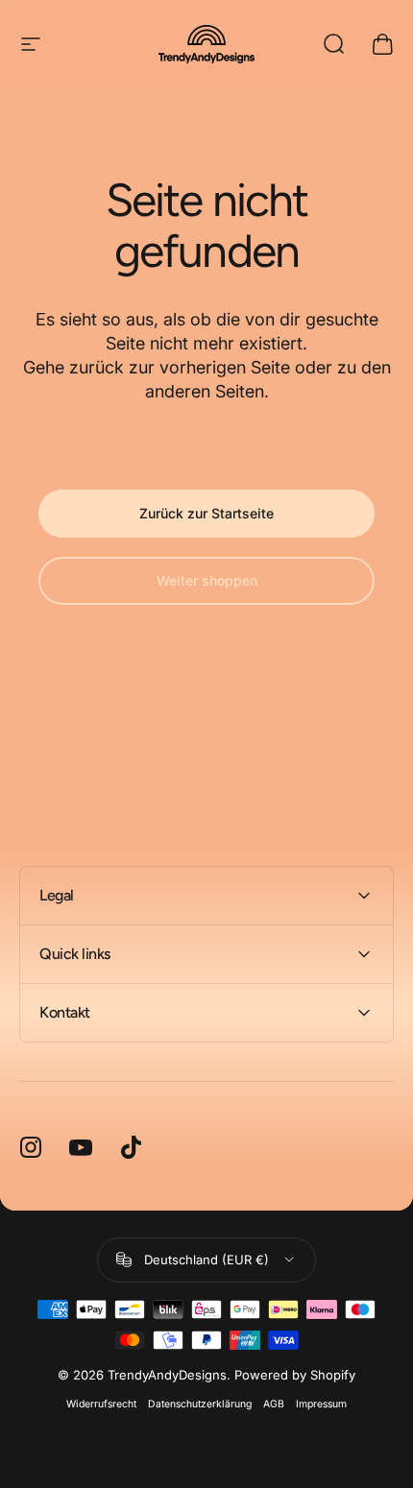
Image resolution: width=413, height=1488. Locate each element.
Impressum (321, 1404)
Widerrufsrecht (101, 1404)
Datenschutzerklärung (200, 1404)
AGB (273, 1404)
